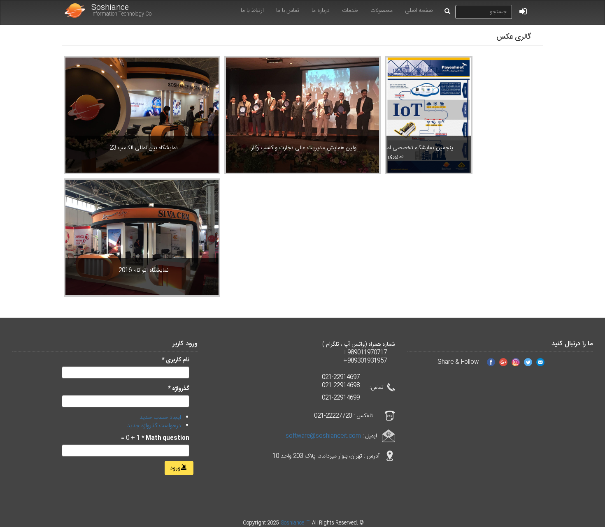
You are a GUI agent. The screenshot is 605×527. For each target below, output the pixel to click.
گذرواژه (178, 389)
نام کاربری (175, 360)
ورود (176, 468)
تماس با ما (287, 11)
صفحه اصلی (419, 11)
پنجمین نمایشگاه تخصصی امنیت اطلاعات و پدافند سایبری (395, 152)
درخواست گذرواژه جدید (154, 426)
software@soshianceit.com (323, 436)
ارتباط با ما (252, 11)
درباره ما (321, 11)
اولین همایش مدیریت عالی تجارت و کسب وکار (304, 148)
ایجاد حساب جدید (160, 418)
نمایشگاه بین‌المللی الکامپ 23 (143, 148)
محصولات (381, 11)
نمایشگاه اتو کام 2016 (144, 270)
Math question (165, 438)
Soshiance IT (296, 523)
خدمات (350, 11)
